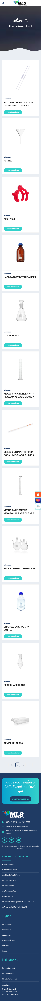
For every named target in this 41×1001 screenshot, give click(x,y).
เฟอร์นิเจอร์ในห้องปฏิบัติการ (11, 875)
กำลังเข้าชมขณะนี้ (10, 989)
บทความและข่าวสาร (8, 940)
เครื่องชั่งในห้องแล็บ (8, 886)
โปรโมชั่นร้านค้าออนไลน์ (9, 979)
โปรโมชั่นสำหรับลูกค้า (8, 968)
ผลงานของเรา (6, 935)
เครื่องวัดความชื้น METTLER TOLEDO (14, 907)
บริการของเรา (6, 930)
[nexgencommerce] (38, 506)
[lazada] (38, 500)
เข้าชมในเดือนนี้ (12, 992)
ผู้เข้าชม (7, 985)
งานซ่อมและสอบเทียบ (9, 891)
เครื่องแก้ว (20, 26)
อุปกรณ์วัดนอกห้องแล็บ (9, 870)
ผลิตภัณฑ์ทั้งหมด (7, 924)
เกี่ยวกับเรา (5, 946)
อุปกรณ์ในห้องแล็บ (8, 864)
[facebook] (4, 840)
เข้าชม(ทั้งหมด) (13, 994)
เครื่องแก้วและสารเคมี (9, 880)
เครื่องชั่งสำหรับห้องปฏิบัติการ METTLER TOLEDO (18, 902)
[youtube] (18, 840)
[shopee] (38, 494)
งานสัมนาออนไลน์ (7, 896)
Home (11, 26)
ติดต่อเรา (5, 951)
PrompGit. (20, 848)
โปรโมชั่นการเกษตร (8, 974)
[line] (11, 840)
